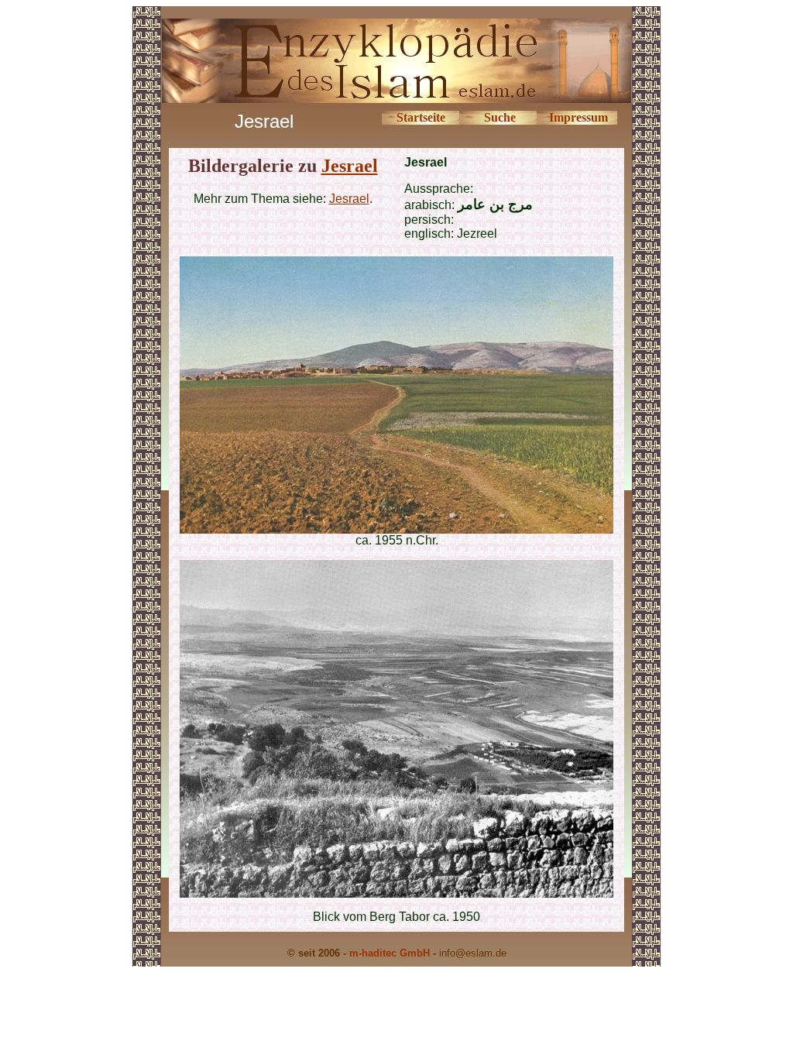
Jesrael (349, 166)
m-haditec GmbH (389, 953)
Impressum (578, 117)
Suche (500, 117)
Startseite (420, 117)
